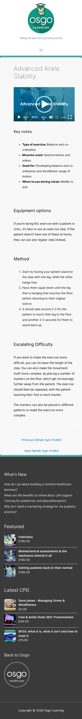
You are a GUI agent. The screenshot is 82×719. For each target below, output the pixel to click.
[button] (44, 104)
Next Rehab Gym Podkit (41, 451)
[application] (44, 104)
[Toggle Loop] (57, 117)
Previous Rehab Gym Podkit (41, 440)
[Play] (19, 117)
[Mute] (51, 117)
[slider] (35, 117)
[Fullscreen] (70, 117)
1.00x (63, 117)
